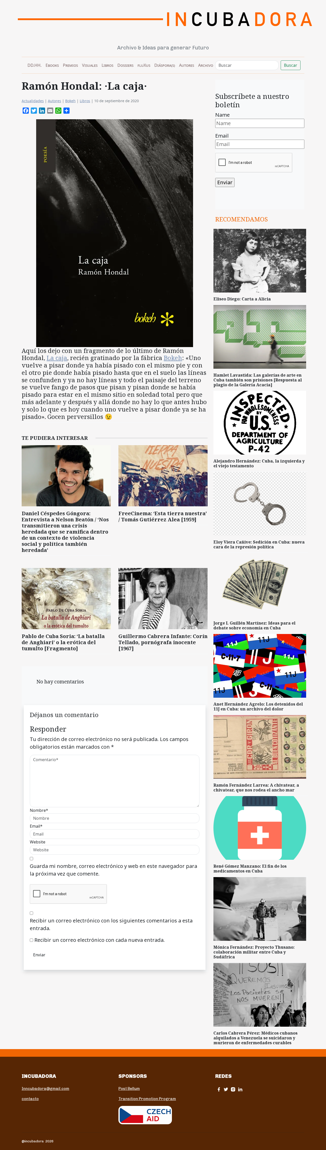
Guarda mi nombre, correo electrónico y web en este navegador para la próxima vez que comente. (113, 870)
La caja (57, 357)
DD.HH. (35, 65)
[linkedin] (240, 1089)
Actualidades (33, 100)
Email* (36, 826)
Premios (70, 65)
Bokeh (70, 100)
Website (37, 842)
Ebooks (52, 65)
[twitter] (225, 1089)
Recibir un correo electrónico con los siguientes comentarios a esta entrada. (111, 924)
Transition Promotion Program (147, 1098)
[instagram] (233, 1089)
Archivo (205, 65)
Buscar (290, 65)
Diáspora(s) (164, 65)
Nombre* (39, 810)
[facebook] (218, 1089)
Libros (107, 65)
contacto (30, 1098)
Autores (186, 65)
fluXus (144, 65)
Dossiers (125, 65)
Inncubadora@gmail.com (45, 1088)
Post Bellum (129, 1088)
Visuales (90, 65)
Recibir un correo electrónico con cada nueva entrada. (99, 939)
